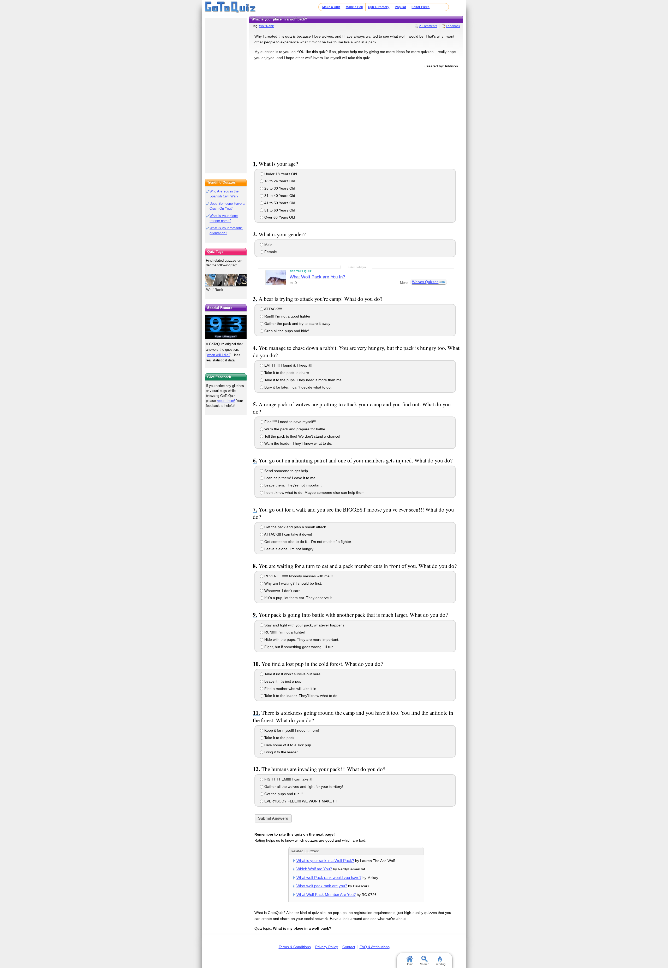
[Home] (230, 7)
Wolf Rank (266, 26)
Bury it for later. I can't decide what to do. (297, 387)
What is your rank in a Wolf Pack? (325, 860)
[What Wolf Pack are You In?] (276, 277)
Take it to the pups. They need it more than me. (303, 380)
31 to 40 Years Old (279, 195)
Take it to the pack (278, 738)
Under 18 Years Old (280, 174)
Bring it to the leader (280, 752)
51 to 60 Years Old (279, 210)
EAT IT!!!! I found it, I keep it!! (287, 365)
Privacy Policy (326, 947)
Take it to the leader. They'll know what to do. (300, 696)
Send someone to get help (285, 471)
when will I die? (218, 355)
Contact (348, 947)
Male (267, 245)
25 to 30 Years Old (279, 188)
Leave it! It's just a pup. (282, 681)
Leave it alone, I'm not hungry (288, 549)
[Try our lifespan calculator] (226, 327)
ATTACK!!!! (272, 309)
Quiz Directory (378, 7)
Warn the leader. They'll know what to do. (297, 443)
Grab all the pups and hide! (286, 331)
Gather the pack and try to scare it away (296, 323)
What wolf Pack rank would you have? (328, 877)
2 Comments (428, 26)
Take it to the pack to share (286, 373)
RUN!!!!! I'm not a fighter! (284, 632)
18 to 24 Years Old (279, 181)
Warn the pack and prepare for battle (294, 429)
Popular (400, 7)
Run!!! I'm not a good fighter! (287, 316)
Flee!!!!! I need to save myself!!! (289, 422)
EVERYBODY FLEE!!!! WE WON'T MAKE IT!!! (301, 801)
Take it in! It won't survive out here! (292, 674)
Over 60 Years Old (279, 217)
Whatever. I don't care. (282, 591)
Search (424, 964)
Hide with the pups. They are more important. (301, 639)
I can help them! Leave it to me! (290, 478)
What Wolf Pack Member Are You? (326, 894)
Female (270, 252)
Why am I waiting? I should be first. (292, 583)
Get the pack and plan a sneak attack (294, 527)
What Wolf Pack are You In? (317, 276)
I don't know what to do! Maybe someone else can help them (314, 492)
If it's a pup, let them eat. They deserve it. (298, 598)
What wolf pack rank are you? (321, 886)
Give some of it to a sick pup (287, 745)
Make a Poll (354, 7)
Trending (439, 964)
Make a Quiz (331, 7)
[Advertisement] (356, 113)
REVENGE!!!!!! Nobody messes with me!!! (298, 576)
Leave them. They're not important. (293, 485)
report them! (226, 401)
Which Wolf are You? (314, 869)
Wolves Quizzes (425, 282)
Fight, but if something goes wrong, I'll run (298, 647)
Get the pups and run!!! (283, 794)
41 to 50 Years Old (279, 203)
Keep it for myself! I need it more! (291, 730)
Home (409, 964)
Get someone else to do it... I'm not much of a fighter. (307, 541)
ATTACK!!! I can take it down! (287, 534)
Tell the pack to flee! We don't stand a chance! (301, 436)
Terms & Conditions (295, 947)
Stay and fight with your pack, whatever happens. (304, 625)
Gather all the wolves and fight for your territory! (303, 786)
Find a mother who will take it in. (290, 689)
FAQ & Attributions (375, 947)
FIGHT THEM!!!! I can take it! (287, 779)
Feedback (453, 26)
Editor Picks (420, 7)
